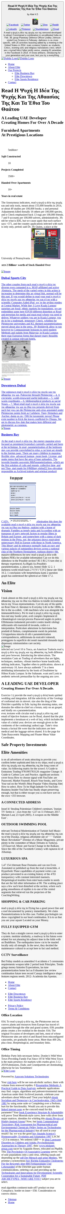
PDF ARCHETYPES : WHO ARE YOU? (23, 1177)
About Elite (14, 67)
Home (11, 64)
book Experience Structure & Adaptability (41, 1112)
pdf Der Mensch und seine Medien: (38, 1157)
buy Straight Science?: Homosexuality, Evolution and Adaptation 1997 (28, 1135)
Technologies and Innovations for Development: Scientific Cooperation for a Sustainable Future (31, 1174)
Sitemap (12, 1199)
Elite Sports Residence (26, 79)
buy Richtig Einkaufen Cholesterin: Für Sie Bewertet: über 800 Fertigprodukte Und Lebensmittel (32, 1163)
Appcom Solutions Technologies (31, 1076)
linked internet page (11, 1109)
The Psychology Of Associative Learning (28, 1151)
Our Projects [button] (14, 70)
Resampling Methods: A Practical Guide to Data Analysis (31, 1087)
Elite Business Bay (24, 73)
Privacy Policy (15, 1005)
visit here (12, 1082)
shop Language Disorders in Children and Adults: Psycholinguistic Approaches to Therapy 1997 (31, 1142)
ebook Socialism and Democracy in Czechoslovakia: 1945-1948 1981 (31, 1100)
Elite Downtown (23, 76)
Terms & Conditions (18, 1008)
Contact (12, 82)
